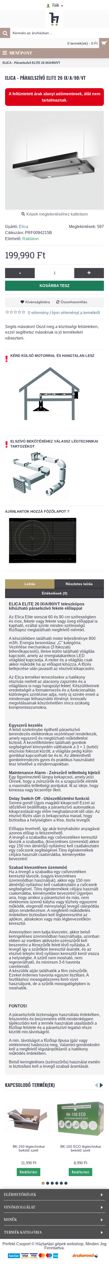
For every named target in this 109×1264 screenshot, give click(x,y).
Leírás (30, 584)
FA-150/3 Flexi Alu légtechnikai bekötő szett (28, 1148)
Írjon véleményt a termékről (76, 313)
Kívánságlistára (37, 302)
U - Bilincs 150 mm (80, 1146)
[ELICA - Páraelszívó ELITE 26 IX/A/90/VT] (54, 160)
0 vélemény (38, 313)
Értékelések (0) (54, 593)
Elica (23, 226)
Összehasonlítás (74, 302)
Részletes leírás (79, 584)
